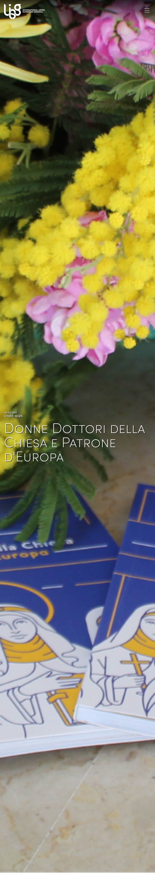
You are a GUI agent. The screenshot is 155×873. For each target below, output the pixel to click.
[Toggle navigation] (147, 10)
